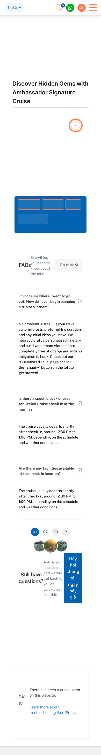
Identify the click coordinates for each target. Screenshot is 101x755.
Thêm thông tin (33, 219)
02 (45, 532)
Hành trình (53, 204)
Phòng (73, 204)
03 (55, 532)
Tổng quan (29, 204)
